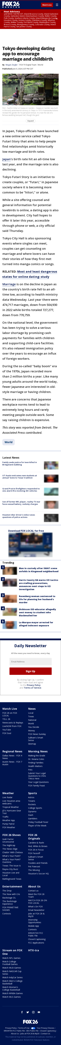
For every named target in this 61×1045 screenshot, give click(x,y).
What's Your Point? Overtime (11, 860)
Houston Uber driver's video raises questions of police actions (18, 515)
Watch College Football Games (10, 963)
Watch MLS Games (11, 996)
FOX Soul (6, 733)
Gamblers (32, 818)
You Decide (33, 727)
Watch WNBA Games (12, 993)
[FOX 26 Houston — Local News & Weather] (11, 4)
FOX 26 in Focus (36, 849)
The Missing (34, 870)
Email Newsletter (36, 910)
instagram (33, 1012)
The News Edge (9, 848)
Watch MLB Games (11, 967)
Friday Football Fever (38, 822)
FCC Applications (36, 942)
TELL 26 (6, 719)
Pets (30, 769)
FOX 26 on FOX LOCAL (9, 714)
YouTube (6, 729)
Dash (30, 815)
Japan (6, 159)
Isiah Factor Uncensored (8, 840)
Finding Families (35, 762)
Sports (32, 793)
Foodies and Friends (38, 863)
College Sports (35, 808)
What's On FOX (35, 906)
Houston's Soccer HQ (38, 873)
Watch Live (47, 5)
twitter (27, 1012)
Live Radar (7, 797)
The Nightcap (8, 845)
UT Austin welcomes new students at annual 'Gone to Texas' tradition (19, 476)
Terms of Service (32, 687)
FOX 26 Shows (11, 835)
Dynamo (32, 811)
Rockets (32, 804)
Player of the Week (37, 825)
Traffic (5, 816)
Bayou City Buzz (10, 869)
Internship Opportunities (34, 921)
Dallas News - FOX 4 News (12, 757)
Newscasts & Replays (12, 722)
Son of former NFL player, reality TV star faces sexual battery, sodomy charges (21, 502)
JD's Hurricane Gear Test (11, 812)
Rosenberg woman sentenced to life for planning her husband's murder (37, 599)
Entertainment (12, 886)
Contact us (33, 890)
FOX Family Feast (36, 785)
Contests (6, 913)
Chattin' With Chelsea (12, 852)
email (39, 1012)
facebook (22, 1012)
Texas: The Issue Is (11, 865)
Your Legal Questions (38, 782)
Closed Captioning (36, 939)
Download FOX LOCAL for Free (26, 530)
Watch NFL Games (11, 958)
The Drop (7, 890)
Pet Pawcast (34, 866)
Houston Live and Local (10, 874)
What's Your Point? (11, 855)
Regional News (12, 751)
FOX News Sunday (37, 734)
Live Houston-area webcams (11, 802)
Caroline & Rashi (36, 842)
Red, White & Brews (37, 846)
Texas (31, 716)
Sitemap (32, 743)
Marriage (9, 284)
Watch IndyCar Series (12, 977)
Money (31, 730)
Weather (8, 793)
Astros (31, 797)
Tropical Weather (10, 807)
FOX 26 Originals (34, 836)
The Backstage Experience (9, 902)
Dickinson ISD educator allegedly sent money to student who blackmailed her (37, 612)
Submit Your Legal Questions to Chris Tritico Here (37, 776)
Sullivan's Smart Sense (35, 739)
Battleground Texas (11, 878)
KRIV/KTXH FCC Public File (35, 934)
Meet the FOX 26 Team (36, 895)
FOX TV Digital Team (28, 65)
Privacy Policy (34, 685)
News (32, 708)
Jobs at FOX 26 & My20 (36, 915)
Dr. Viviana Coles (36, 759)
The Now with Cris (11, 894)
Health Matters (35, 766)
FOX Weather (8, 827)
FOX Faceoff (34, 853)
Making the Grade (36, 755)
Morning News (38, 751)
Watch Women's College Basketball (11, 988)
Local (30, 712)
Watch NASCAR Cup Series (11, 972)
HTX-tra (33, 950)
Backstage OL (9, 897)
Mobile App (33, 926)
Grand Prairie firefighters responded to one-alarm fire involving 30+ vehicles (21, 489)
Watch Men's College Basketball (12, 982)
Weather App (8, 820)
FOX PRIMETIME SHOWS (10, 908)
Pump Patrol (8, 823)
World (40, 65)
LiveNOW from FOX (11, 726)
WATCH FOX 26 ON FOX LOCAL (37, 901)
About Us (34, 886)
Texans (31, 800)
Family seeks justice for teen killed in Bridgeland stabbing (19, 463)
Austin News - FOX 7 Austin (12, 763)
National (32, 720)
